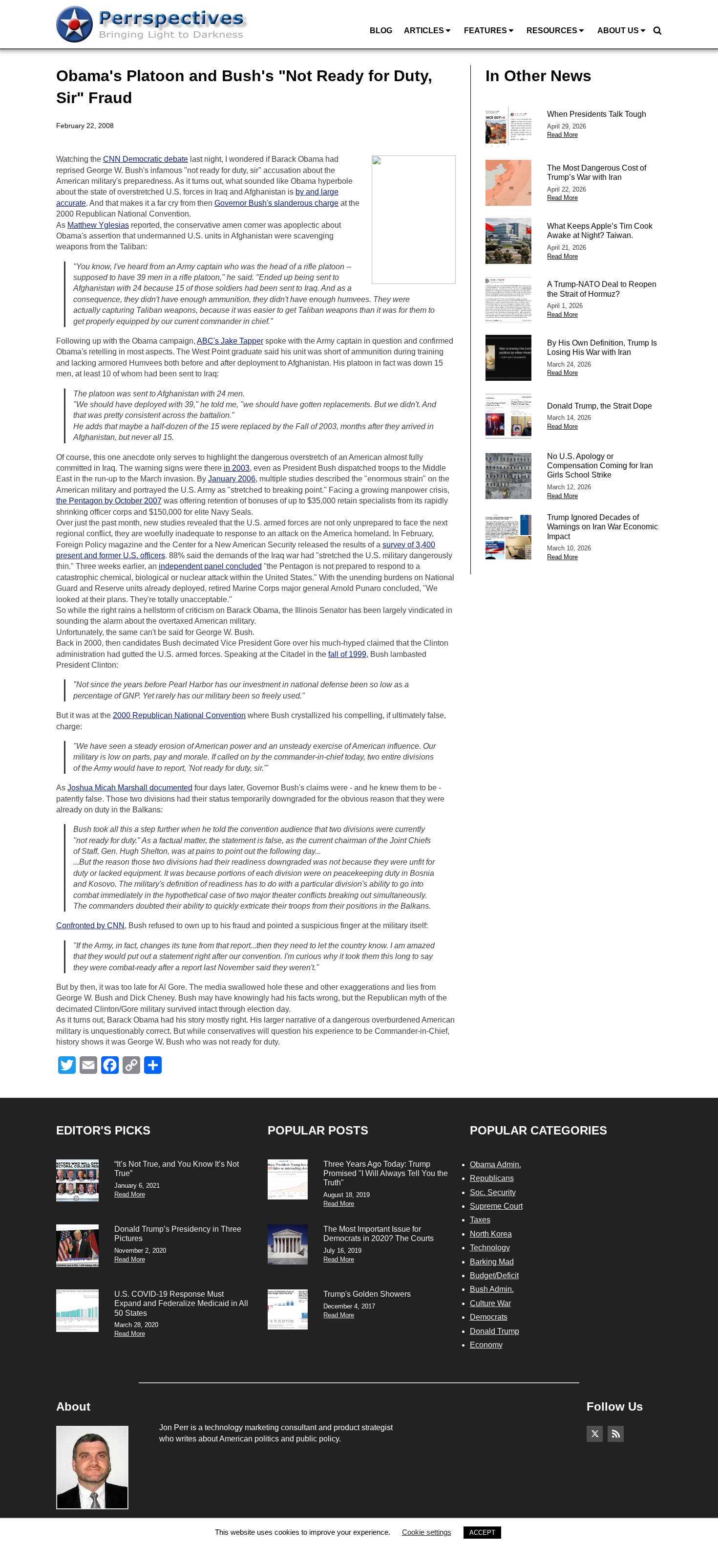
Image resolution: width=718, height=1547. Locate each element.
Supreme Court (496, 1206)
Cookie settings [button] (426, 1532)
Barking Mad (492, 1262)
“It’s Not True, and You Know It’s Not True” (176, 1168)
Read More (562, 134)
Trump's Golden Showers (367, 1294)
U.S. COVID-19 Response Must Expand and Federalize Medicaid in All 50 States (181, 1303)
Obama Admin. (495, 1164)
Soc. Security (493, 1192)
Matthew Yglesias (98, 225)
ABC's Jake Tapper (230, 341)
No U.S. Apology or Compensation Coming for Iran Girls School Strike (600, 465)
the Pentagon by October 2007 (109, 501)
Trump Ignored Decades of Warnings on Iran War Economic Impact (602, 526)
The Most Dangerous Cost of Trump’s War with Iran (596, 172)
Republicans (492, 1178)
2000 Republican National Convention (179, 715)
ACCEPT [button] (482, 1532)
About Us (618, 30)
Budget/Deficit (494, 1275)
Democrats (488, 1317)
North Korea (491, 1234)
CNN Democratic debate (145, 159)
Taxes (480, 1220)
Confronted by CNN (90, 925)
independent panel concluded (210, 566)
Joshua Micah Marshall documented (129, 788)
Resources (552, 30)
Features (485, 30)
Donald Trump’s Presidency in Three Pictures (177, 1233)
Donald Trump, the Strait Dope (599, 406)
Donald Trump (494, 1331)
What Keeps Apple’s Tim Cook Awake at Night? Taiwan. (600, 231)
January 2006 (231, 479)
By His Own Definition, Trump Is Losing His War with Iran (602, 347)
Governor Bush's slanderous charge (276, 203)
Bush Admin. (492, 1289)
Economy (486, 1345)
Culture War (490, 1303)
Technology (490, 1247)
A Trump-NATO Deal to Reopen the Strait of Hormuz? (601, 289)
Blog (381, 30)
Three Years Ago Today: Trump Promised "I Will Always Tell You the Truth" (385, 1173)
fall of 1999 (347, 654)
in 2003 (237, 468)
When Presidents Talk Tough (596, 114)
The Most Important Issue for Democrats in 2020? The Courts (378, 1233)
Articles (424, 30)
